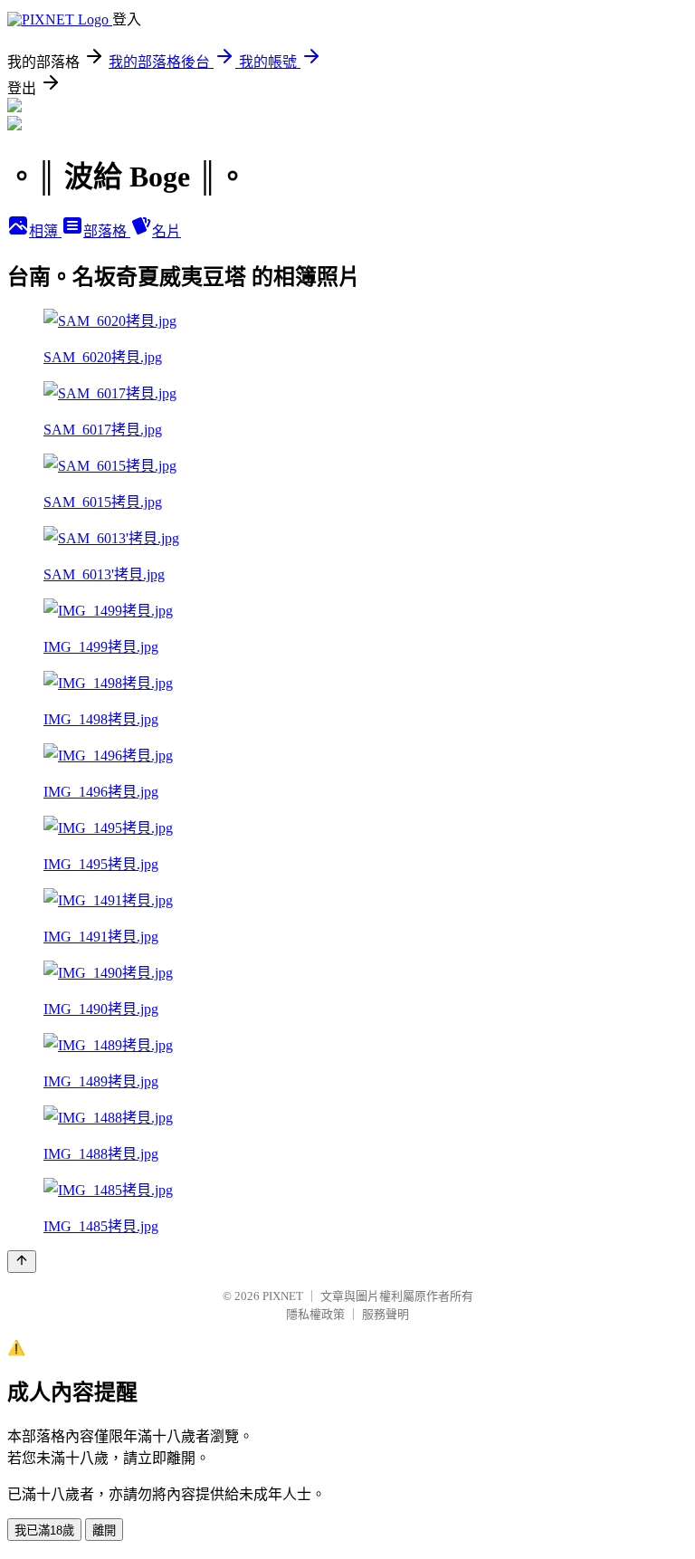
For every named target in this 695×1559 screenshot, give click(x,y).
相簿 (45, 231)
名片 (166, 231)
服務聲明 (385, 1314)
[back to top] (21, 1261)
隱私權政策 (315, 1314)
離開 (104, 1530)
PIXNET (282, 1296)
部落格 (106, 231)
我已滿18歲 (44, 1530)
